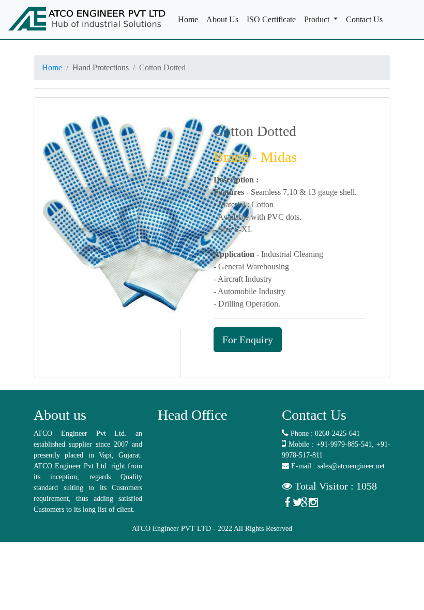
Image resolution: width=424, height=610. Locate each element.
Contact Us (366, 19)
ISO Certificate (273, 19)
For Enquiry (247, 339)
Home (190, 19)
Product (317, 19)
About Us (224, 19)
